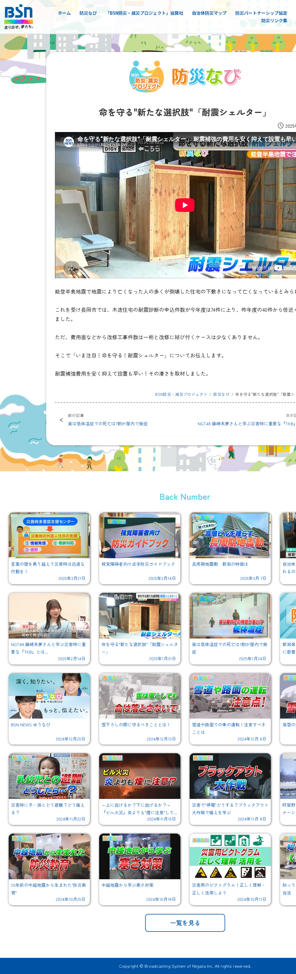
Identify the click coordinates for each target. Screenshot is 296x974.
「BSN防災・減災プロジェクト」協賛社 (144, 13)
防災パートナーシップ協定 (261, 13)
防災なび (88, 13)
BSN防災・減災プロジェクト (181, 394)
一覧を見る (185, 922)
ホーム (64, 13)
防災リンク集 (274, 20)
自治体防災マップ (209, 13)
